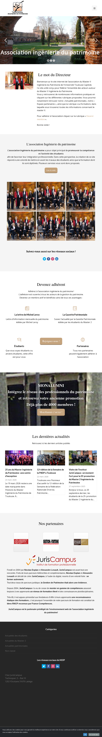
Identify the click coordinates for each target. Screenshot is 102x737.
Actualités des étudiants (16, 635)
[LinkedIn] (58, 666)
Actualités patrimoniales (16, 646)
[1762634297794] (51, 196)
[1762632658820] (80, 196)
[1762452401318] (21, 196)
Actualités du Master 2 (15, 640)
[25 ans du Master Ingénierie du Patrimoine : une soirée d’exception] (19, 463)
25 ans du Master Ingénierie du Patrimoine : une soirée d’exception (18, 472)
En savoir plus (94, 735)
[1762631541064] (80, 226)
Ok (85, 735)
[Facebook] (48, 666)
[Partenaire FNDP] (51, 542)
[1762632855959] (21, 226)
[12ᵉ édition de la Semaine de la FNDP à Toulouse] (51, 463)
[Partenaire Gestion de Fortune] (21, 542)
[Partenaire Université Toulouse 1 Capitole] (81, 542)
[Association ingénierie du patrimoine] (17, 7)
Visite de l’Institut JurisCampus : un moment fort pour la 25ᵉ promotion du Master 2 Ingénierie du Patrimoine (82, 476)
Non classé (10, 651)
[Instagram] (53, 666)
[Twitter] (44, 666)
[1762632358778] (51, 226)
